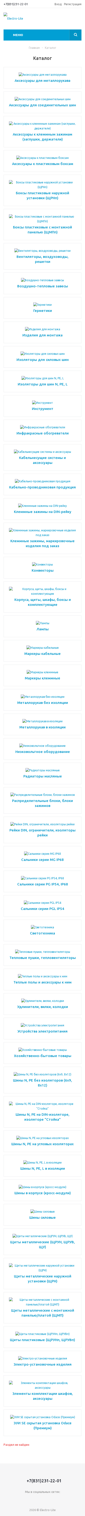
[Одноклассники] (23, 1499)
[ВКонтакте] (13, 1499)
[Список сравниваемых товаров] (79, 20)
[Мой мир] (62, 1499)
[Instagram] (52, 1499)
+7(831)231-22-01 (16, 4)
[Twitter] (42, 1499)
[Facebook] (33, 1499)
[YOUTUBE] (71, 1499)
